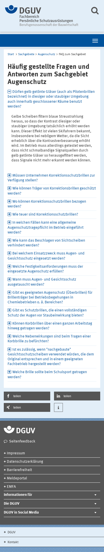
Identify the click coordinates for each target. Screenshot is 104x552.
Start (11, 54)
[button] (27, 396)
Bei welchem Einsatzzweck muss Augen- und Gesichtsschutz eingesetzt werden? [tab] (46, 256)
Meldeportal (17, 478)
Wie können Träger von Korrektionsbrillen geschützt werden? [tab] (52, 191)
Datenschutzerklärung (25, 462)
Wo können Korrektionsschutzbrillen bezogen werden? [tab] (47, 204)
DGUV (11, 532)
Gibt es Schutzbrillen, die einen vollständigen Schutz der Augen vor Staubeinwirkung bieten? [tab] (47, 313)
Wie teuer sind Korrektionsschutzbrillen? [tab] (45, 215)
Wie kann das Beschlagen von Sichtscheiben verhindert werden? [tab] (46, 243)
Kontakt (12, 542)
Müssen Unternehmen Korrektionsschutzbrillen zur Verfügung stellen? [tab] (51, 178)
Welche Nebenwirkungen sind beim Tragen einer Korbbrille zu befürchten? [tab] (49, 339)
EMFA (11, 487)
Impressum (16, 453)
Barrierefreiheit (19, 470)
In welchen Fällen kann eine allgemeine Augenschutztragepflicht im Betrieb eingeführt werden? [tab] (46, 227)
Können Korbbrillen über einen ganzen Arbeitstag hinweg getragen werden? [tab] (50, 326)
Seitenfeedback (22, 441)
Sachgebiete (26, 54)
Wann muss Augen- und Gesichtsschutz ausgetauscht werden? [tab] (42, 282)
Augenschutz (46, 54)
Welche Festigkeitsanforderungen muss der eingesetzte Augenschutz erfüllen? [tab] (45, 269)
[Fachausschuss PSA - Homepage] (44, 16)
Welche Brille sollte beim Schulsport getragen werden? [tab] (47, 374)
